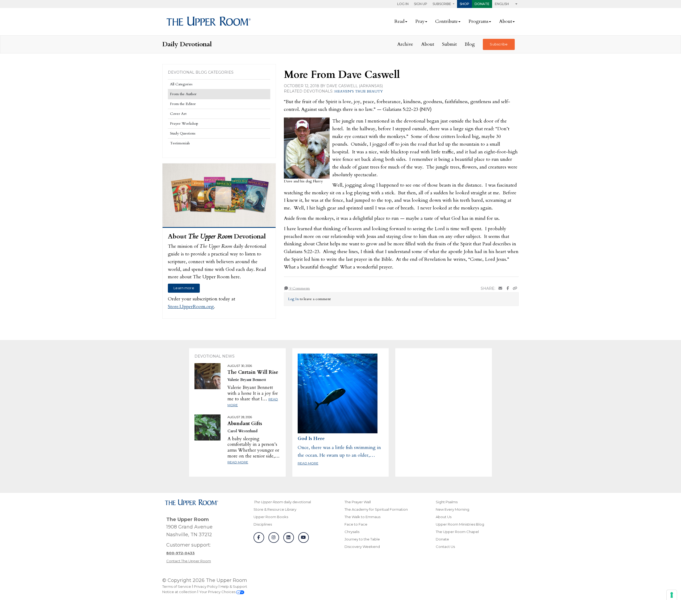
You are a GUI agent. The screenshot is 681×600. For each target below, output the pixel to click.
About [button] (505, 21)
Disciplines (263, 524)
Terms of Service (176, 586)
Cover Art (178, 113)
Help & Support (234, 586)
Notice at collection (179, 592)
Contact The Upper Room (188, 561)
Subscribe (499, 44)
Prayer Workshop (184, 123)
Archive (405, 44)
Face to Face (355, 524)
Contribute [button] (446, 21)
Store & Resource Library (275, 509)
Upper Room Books (271, 517)
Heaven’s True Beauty (358, 91)
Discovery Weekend (362, 546)
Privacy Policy (206, 586)
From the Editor (183, 103)
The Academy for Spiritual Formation (376, 509)
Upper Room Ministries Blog (460, 524)
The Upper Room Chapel (457, 532)
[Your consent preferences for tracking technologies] (672, 595)
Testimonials (180, 143)
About (427, 44)
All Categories (181, 84)
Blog (470, 44)
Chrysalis (351, 532)
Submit (449, 44)
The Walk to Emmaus (362, 517)
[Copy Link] (515, 288)
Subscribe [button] (442, 4)
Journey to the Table (362, 539)
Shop (464, 4)
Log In (403, 4)
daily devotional (282, 502)
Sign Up (420, 4)
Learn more (183, 288)
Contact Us (445, 546)
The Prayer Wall (357, 502)
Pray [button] (420, 21)
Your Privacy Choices (217, 592)
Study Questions (183, 133)
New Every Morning (452, 509)
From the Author (183, 93)
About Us (443, 517)
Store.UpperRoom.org (191, 306)
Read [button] (400, 21)
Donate (482, 4)
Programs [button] (478, 21)
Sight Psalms (447, 502)
